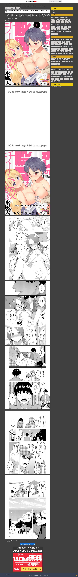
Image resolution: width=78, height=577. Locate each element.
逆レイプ (60, 74)
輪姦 (72, 71)
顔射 (52, 46)
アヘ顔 (62, 24)
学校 (52, 74)
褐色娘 (66, 31)
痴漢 (52, 76)
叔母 (72, 61)
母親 (55, 61)
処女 (69, 22)
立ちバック (54, 51)
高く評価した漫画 (55, 10)
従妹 (55, 63)
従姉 (58, 63)
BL (52, 81)
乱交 (52, 41)
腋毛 (69, 31)
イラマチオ (61, 44)
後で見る (53, 12)
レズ (69, 71)
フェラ (66, 39)
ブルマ (62, 22)
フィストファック (61, 53)
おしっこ (65, 46)
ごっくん (60, 46)
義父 (58, 61)
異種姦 (58, 81)
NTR (65, 71)
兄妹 (52, 63)
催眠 (62, 71)
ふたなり (53, 26)
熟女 (55, 24)
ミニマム (56, 33)
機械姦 (71, 78)
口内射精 (67, 53)
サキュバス (54, 29)
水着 (62, 19)
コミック (6, 8)
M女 (62, 31)
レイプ (53, 71)
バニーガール (62, 17)
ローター (62, 51)
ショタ (56, 74)
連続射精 (66, 48)
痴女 (65, 19)
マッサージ (18, 8)
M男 (57, 69)
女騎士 (67, 29)
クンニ (62, 39)
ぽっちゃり (54, 31)
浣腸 (72, 46)
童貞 (56, 71)
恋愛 (59, 71)
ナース (65, 26)
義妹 (68, 61)
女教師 (66, 22)
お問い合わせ (7, 574)
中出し (70, 39)
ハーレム (53, 69)
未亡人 (69, 26)
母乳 (58, 48)
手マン (70, 44)
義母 (52, 61)
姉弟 (65, 59)
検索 (60, 1)
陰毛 (66, 24)
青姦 (55, 48)
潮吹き (60, 41)
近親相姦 (61, 69)
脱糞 (71, 53)
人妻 (52, 59)
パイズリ (66, 44)
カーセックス (66, 78)
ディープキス (54, 53)
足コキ (62, 48)
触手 (62, 76)
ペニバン (71, 48)
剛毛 (52, 33)
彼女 (60, 59)
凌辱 (55, 81)
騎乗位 (64, 41)
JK (56, 19)
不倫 (71, 74)
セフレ (62, 61)
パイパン (53, 22)
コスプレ (57, 17)
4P (69, 41)
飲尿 (52, 48)
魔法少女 (62, 29)
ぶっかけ (53, 39)
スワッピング (57, 76)
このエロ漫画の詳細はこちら (27, 544)
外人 (62, 26)
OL (52, 24)
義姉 (65, 61)
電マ (58, 51)
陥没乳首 (58, 26)
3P (66, 41)
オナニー (58, 39)
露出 (65, 69)
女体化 (53, 78)
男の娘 (58, 24)
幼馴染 (69, 59)
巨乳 (59, 19)
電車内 (61, 78)
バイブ (56, 46)
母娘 (68, 74)
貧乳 (68, 19)
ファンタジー (12, 8)
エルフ (58, 29)
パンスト (58, 22)
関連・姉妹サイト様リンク (56, 86)
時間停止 (71, 76)
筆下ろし (57, 78)
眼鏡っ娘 (58, 31)
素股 (69, 46)
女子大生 (53, 19)
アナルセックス (54, 44)
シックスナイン (68, 51)
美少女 (53, 17)
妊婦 (69, 24)
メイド (68, 17)
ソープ (64, 74)
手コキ (56, 41)
